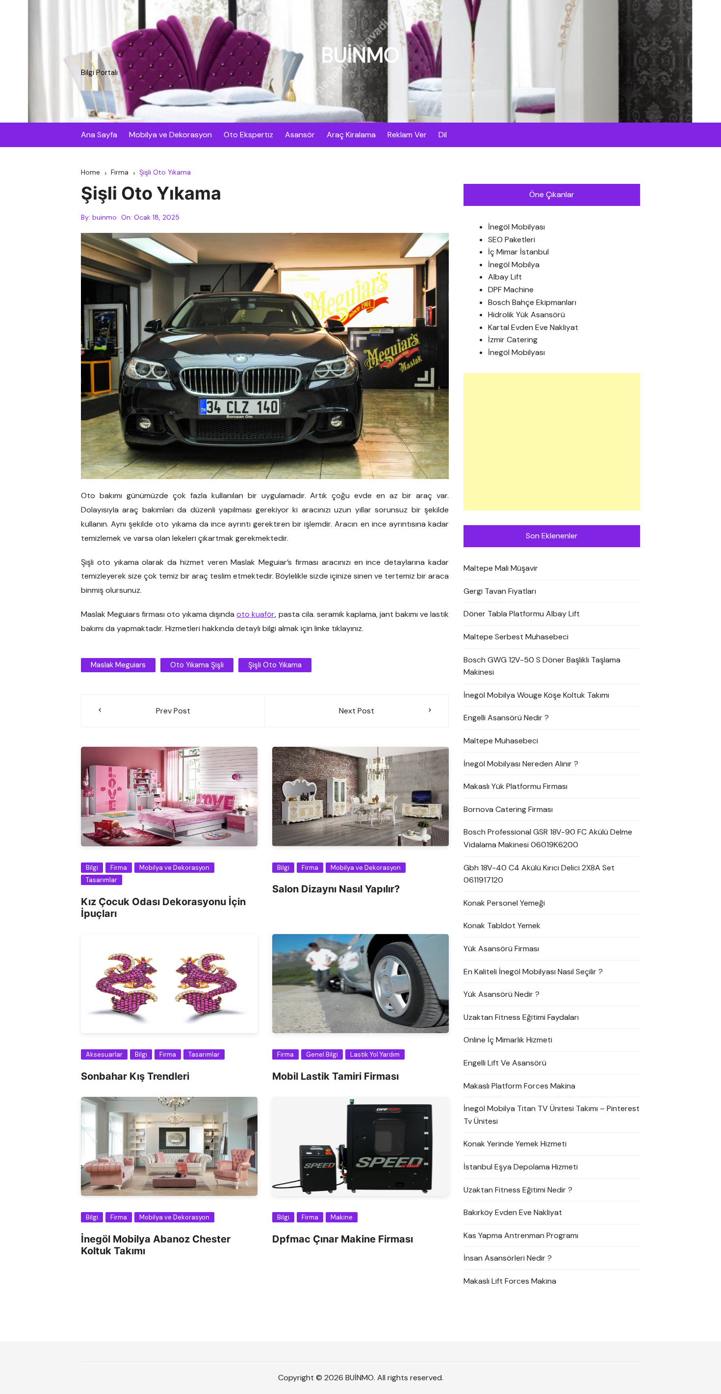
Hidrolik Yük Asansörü (526, 314)
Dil (442, 134)
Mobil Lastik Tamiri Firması (335, 1076)
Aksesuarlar (104, 1054)
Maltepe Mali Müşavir (501, 568)
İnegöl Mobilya (514, 264)
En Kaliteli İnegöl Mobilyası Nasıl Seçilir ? (533, 971)
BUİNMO (360, 55)
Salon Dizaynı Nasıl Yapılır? (336, 889)
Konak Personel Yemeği (504, 903)
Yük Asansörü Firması (501, 948)
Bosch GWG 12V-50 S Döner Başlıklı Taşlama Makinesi (542, 666)
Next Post (356, 711)
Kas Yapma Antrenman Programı (521, 1235)
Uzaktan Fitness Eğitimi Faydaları (521, 1017)
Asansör (300, 134)
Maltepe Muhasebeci (501, 740)
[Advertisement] (552, 441)
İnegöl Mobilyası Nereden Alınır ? (521, 764)
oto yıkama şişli (197, 665)
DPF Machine (511, 289)
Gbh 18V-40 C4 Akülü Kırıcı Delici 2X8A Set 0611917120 (539, 874)
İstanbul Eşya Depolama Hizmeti (521, 1167)
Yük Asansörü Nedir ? (502, 994)
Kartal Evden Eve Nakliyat (533, 327)
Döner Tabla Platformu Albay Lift (522, 613)
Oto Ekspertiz (248, 134)
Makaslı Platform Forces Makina (519, 1086)
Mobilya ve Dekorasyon (170, 134)
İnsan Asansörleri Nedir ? (508, 1258)
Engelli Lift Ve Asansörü (505, 1063)
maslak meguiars (118, 665)
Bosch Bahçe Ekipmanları (532, 302)
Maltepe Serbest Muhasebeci (516, 637)
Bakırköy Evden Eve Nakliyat (513, 1212)
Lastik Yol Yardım (375, 1054)
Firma (118, 867)
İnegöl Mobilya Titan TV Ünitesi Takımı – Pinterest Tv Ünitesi (552, 1114)
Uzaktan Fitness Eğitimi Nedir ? (518, 1190)
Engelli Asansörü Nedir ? (506, 717)
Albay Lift (505, 277)
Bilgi (92, 867)
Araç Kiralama (351, 134)
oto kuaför (255, 614)
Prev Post (173, 711)
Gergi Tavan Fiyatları (500, 591)
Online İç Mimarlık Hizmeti (508, 1040)
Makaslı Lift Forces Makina (510, 1281)
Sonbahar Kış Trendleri (135, 1076)
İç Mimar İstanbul (518, 252)
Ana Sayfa (99, 134)
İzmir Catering (513, 339)
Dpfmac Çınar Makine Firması (342, 1239)
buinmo (104, 217)
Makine (342, 1217)
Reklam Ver (407, 134)
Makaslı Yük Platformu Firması (515, 786)
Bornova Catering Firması (508, 809)
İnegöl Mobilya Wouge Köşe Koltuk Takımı (536, 695)
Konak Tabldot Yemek (502, 925)
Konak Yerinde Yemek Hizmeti (515, 1144)
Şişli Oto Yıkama (275, 665)
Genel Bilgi (322, 1054)
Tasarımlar (101, 880)
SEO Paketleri (511, 239)
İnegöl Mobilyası (516, 227)
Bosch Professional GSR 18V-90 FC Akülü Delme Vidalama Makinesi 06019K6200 (548, 838)
